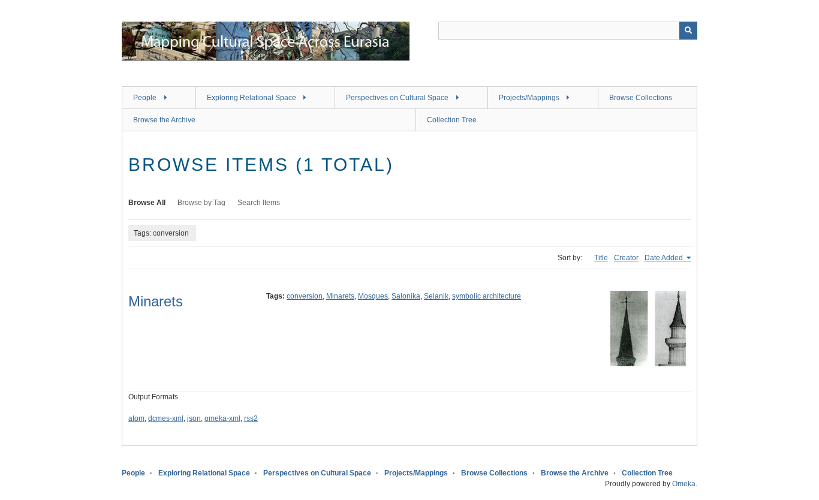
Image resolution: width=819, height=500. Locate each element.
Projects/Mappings (529, 98)
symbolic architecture (486, 296)
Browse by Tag (201, 202)
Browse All (146, 202)
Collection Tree (452, 120)
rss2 (251, 418)
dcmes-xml (165, 418)
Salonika (406, 296)
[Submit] (688, 31)
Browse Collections (640, 98)
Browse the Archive (164, 120)
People (144, 98)
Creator (626, 258)
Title (601, 258)
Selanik (436, 296)
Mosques (373, 296)
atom (136, 418)
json (194, 418)
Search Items (258, 202)
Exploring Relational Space (251, 98)
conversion (305, 296)
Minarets (155, 301)
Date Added (665, 258)
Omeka (683, 484)
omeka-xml (222, 418)
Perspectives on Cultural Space (397, 98)
